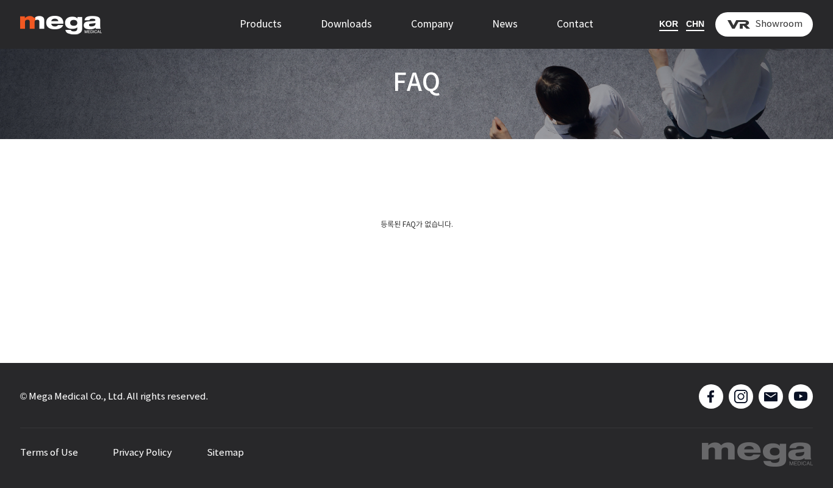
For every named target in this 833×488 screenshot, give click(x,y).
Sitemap (225, 453)
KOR (668, 24)
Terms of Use (49, 453)
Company (432, 24)
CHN (695, 24)
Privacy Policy (142, 453)
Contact (575, 24)
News (505, 24)
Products (261, 24)
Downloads (346, 24)
